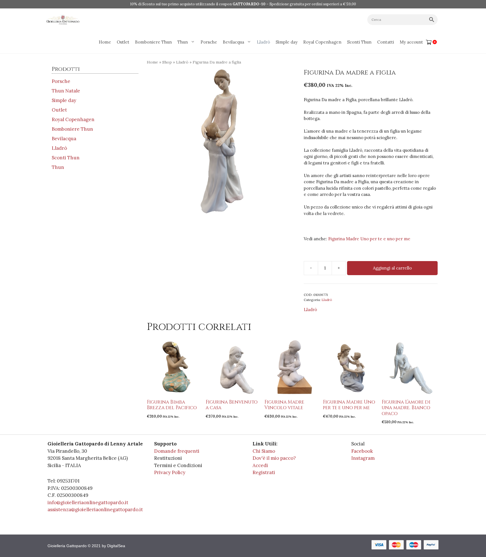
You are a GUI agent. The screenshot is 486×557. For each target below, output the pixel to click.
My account (411, 42)
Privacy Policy (169, 472)
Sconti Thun (359, 42)
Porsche (209, 42)
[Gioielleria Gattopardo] (63, 19)
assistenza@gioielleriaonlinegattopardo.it (95, 509)
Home (105, 42)
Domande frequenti (176, 451)
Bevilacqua (233, 42)
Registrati (264, 472)
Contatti (385, 42)
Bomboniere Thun (153, 42)
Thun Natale (66, 91)
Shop (167, 62)
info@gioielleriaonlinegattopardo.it (88, 502)
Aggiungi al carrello (392, 268)
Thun (182, 42)
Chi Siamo (264, 451)
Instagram (363, 458)
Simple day (287, 42)
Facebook (362, 451)
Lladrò (263, 42)
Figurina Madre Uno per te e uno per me (369, 238)
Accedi (260, 465)
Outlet (123, 42)
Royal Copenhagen (322, 42)
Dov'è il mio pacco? (274, 458)
